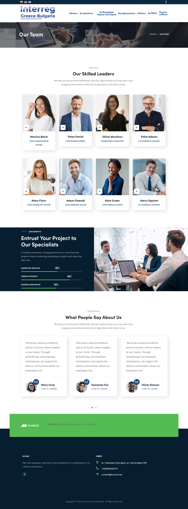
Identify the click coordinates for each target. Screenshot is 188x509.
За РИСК (152, 13)
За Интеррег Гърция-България (106, 13)
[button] (92, 408)
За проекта (86, 13)
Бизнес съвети (163, 13)
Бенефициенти (126, 13)
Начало (73, 13)
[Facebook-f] (166, 2)
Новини (141, 13)
